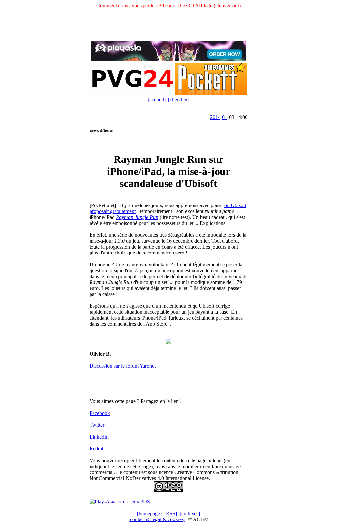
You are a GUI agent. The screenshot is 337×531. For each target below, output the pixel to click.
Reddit (96, 448)
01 (224, 117)
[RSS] (170, 513)
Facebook (100, 413)
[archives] (190, 513)
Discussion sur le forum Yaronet (123, 366)
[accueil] (157, 99)
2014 (215, 117)
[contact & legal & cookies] (156, 519)
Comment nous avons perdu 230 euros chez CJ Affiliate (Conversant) (168, 5)
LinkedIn (99, 437)
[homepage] (149, 513)
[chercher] (178, 99)
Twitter (97, 425)
